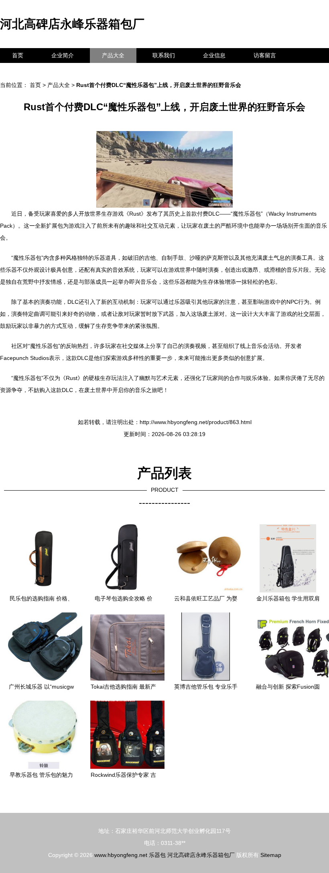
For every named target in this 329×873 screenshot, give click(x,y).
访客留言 (265, 55)
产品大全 (113, 55)
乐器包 (157, 855)
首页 (17, 55)
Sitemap (270, 855)
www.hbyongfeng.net (120, 855)
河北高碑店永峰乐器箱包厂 (72, 23)
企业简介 (62, 55)
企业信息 (214, 55)
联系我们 (163, 55)
